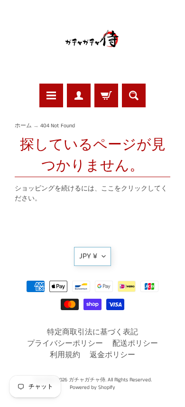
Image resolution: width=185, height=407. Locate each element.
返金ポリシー (112, 355)
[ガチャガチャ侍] (92, 43)
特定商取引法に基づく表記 (92, 332)
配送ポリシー (135, 343)
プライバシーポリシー (65, 343)
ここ (107, 188)
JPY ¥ (88, 256)
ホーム (23, 126)
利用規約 (65, 355)
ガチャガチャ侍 (87, 380)
